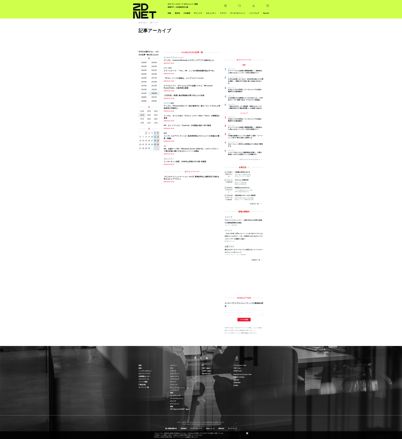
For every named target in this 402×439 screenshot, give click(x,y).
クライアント (174, 373)
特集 (169, 13)
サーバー (173, 382)
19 (158, 140)
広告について (210, 428)
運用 (171, 393)
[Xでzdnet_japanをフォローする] (201, 358)
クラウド (223, 13)
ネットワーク (174, 387)
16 (149, 140)
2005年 (154, 101)
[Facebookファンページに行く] (195, 358)
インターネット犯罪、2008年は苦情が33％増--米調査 (185, 161)
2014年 (144, 86)
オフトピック (174, 404)
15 (146, 140)
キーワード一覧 (144, 387)
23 (149, 144)
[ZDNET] (149, 9)
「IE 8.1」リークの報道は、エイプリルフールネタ (184, 78)
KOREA (235, 385)
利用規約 (184, 428)
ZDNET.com (237, 371)
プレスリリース (144, 379)
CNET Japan (244, 333)
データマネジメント (237, 13)
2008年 (144, 97)
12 (158, 137)
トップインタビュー (145, 371)
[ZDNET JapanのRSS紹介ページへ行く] (207, 358)
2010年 (144, 93)
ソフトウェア (254, 13)
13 (140, 140)
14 (143, 140)
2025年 (154, 62)
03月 (156, 111)
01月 (142, 111)
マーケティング (175, 395)
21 (143, 144)
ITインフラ (198, 13)
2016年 (144, 82)
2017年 (154, 78)
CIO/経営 (187, 13)
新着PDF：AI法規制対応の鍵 (178, 7)
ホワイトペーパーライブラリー (250, 159)
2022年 (144, 70)
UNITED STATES (238, 377)
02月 (149, 111)
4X (203, 365)
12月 (156, 123)
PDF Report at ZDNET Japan (179, 409)
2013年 (154, 86)
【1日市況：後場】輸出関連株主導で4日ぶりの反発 (184, 95)
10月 (142, 123)
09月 (156, 119)
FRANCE (236, 380)
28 (143, 148)
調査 (171, 406)
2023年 (154, 66)
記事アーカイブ (154, 22)
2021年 (154, 70)
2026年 (144, 62)
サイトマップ (232, 428)
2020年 (144, 74)
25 (155, 144)
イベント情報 (143, 382)
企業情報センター (144, 376)
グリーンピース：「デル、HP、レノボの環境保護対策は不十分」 (190, 71)
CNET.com (237, 368)
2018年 (144, 78)
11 (155, 137)
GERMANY (237, 382)
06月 (156, 115)
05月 (149, 115)
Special (266, 13)
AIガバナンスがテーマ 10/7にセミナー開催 (183, 4)
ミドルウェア (174, 390)
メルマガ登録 (244, 319)
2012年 (144, 89)
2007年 (154, 97)
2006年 (144, 101)
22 (146, 144)
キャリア (173, 401)
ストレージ (174, 384)
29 (146, 148)
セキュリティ (211, 13)
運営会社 (221, 428)
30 (149, 148)
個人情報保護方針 (171, 428)
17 (152, 140)
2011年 (154, 89)
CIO (171, 368)
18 (155, 140)
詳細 (188, 437)
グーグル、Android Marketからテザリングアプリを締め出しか (189, 60)
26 (158, 144)
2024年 (144, 66)
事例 (140, 368)
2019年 (154, 74)
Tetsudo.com (206, 373)
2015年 (154, 82)
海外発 (177, 13)
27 (140, 148)
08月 (149, 119)
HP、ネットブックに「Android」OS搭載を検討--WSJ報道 (187, 125)
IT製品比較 (142, 384)
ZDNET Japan (143, 22)
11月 (149, 123)
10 (152, 137)
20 (140, 144)
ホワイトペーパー (144, 373)
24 (152, 144)
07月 (142, 119)
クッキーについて (196, 428)
